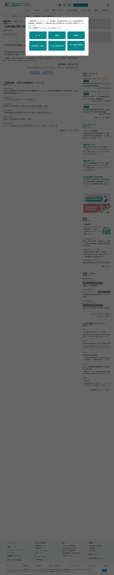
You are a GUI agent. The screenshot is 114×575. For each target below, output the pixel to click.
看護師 (76, 35)
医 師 (38, 35)
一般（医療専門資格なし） (76, 46)
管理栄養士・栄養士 (37, 46)
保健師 (57, 35)
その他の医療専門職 (56, 46)
